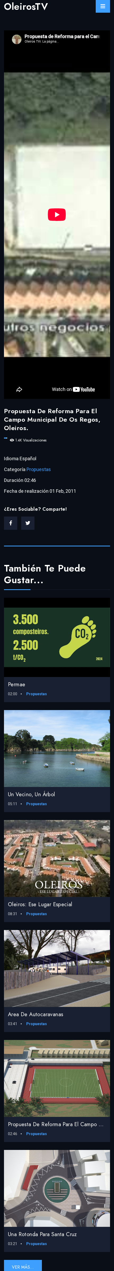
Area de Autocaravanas (35, 1014)
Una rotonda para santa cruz (42, 1234)
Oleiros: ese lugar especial (40, 904)
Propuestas (39, 469)
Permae (16, 684)
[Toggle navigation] (103, 6)
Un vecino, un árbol (31, 794)
